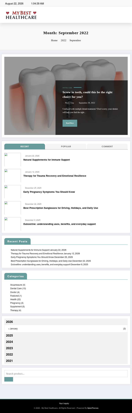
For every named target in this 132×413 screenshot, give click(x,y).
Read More (70, 123)
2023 (9, 348)
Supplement (16, 306)
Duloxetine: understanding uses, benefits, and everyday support (59, 224)
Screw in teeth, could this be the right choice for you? (87, 94)
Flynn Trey (69, 103)
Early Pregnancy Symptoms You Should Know (49, 191)
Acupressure (16, 284)
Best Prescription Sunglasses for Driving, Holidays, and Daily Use (60, 207)
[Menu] (128, 15)
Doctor (13, 292)
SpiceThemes (92, 408)
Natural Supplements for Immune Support (46, 159)
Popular (66, 146)
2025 (9, 335)
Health (13, 299)
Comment (107, 146)
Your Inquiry (64, 403)
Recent (24, 146)
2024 (9, 341)
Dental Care (67, 88)
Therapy (14, 310)
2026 (9, 321)
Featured (14, 295)
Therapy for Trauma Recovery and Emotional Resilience (54, 175)
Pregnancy (15, 302)
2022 (9, 354)
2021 (9, 360)
